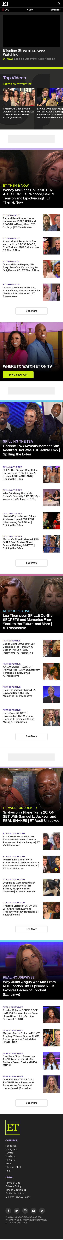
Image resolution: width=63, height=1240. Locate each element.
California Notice (14, 1193)
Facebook (11, 1146)
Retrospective (16, 611)
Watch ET (56, 10)
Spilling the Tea (18, 441)
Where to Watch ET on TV (27, 366)
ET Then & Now (16, 185)
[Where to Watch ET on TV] (31, 351)
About (8, 1163)
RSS (7, 1171)
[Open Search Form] (59, 3)
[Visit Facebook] (8, 1211)
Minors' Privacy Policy (17, 1197)
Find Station (18, 375)
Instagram (11, 1149)
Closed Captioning (15, 1190)
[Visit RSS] (42, 1211)
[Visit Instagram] (25, 1211)
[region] (31, 31)
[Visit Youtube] (33, 1211)
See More (31, 311)
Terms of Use (12, 1183)
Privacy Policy (13, 1186)
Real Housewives (19, 977)
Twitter (9, 1153)
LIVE (7, 10)
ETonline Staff (13, 1167)
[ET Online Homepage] (6, 3)
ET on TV (10, 1160)
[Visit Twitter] (17, 1211)
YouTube (10, 1156)
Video (30, 10)
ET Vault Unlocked (20, 808)
